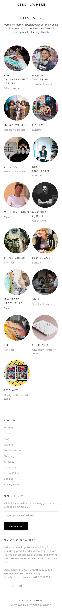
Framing (9, 444)
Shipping (9, 456)
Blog (6, 438)
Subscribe (16, 526)
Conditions (10, 467)
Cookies (8, 478)
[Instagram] (13, 586)
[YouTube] (21, 586)
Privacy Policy (12, 484)
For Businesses (12, 450)
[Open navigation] (4, 4)
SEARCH (8, 427)
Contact (8, 433)
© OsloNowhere (31, 600)
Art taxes (9, 461)
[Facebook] (5, 586)
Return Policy (11, 473)
